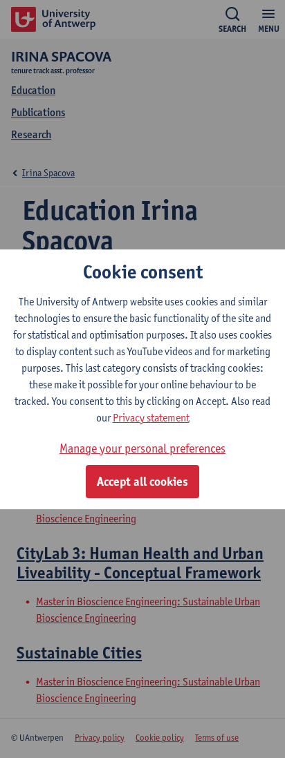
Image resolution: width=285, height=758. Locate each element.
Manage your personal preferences (142, 448)
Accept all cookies (142, 481)
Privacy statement (151, 417)
